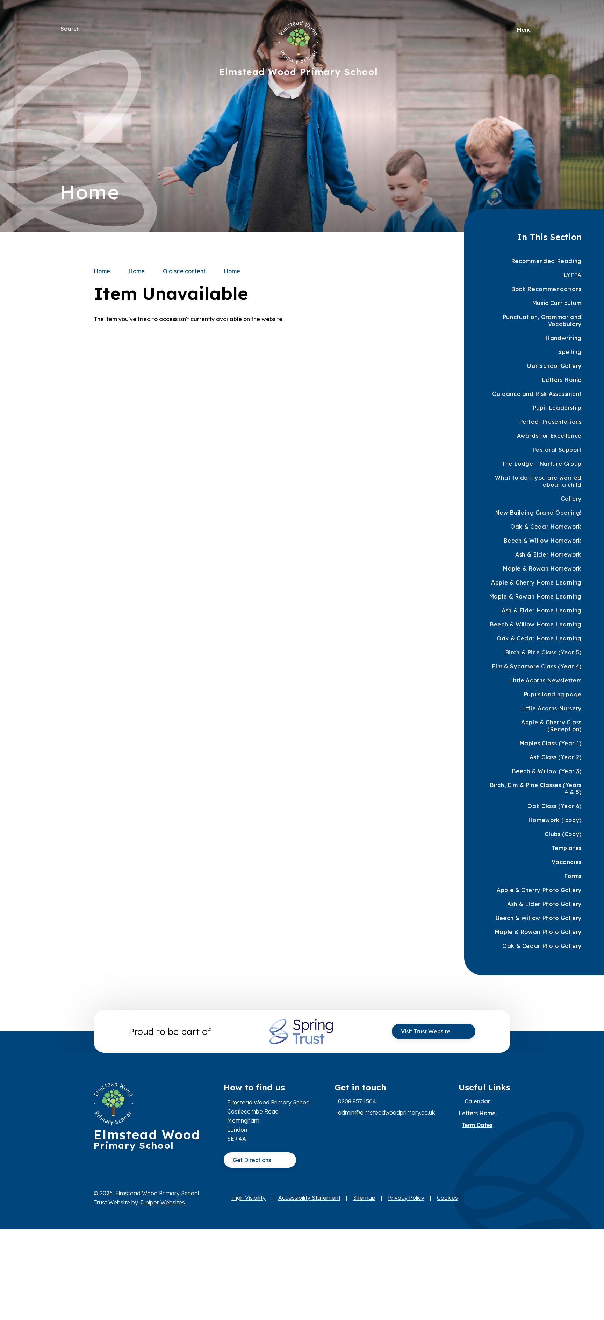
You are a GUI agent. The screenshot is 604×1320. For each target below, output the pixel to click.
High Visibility (248, 1197)
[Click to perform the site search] (85, 28)
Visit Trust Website (425, 1031)
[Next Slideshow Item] (536, 95)
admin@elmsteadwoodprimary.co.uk (386, 1112)
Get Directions (252, 1159)
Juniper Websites (162, 1202)
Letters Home (477, 1113)
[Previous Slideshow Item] (536, 116)
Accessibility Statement (309, 1197)
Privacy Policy (406, 1197)
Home (102, 271)
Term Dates (477, 1125)
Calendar (477, 1101)
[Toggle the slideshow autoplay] (536, 137)
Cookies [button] (447, 1197)
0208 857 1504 (357, 1101)
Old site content (184, 271)
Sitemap (364, 1197)
